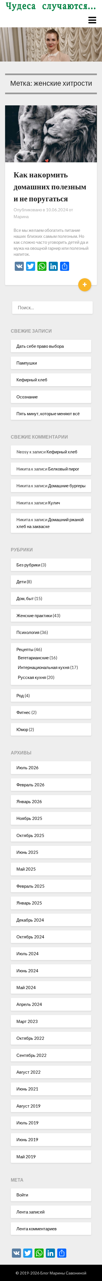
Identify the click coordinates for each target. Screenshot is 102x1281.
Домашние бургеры (67, 485)
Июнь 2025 (27, 852)
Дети (21, 581)
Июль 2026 (27, 767)
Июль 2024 (27, 953)
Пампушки (26, 362)
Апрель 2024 (29, 1004)
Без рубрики (28, 564)
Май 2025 (26, 868)
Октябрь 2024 (30, 936)
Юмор (22, 729)
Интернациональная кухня (43, 667)
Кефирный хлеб (31, 379)
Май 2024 (26, 987)
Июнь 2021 (27, 1088)
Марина (21, 216)
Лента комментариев (36, 1228)
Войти (22, 1194)
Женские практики (34, 615)
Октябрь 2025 (30, 835)
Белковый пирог (63, 468)
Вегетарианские (33, 657)
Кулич (54, 502)
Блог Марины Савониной (63, 1272)
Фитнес (23, 712)
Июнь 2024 (27, 970)
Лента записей (30, 1211)
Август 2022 (28, 1072)
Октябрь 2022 (30, 1038)
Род (20, 695)
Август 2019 (28, 1105)
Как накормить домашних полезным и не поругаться (50, 186)
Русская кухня (32, 677)
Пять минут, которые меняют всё (48, 413)
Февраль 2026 (30, 784)
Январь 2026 (29, 801)
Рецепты (24, 649)
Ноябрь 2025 (29, 818)
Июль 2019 (27, 1122)
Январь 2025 (29, 902)
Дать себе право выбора (40, 346)
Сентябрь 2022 (31, 1055)
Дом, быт (25, 598)
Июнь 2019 (27, 1139)
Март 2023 (27, 1021)
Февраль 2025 (30, 886)
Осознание (27, 396)
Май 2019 (26, 1156)
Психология (27, 632)
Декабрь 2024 (30, 919)
